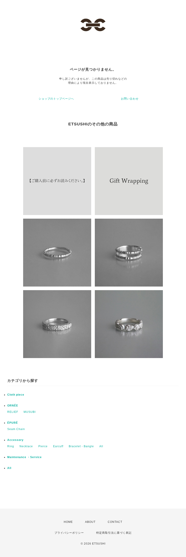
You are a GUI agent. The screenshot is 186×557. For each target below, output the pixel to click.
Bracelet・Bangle (81, 446)
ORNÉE (12, 405)
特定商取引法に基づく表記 (114, 532)
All (101, 446)
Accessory (15, 440)
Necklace (26, 446)
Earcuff (58, 446)
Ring (10, 446)
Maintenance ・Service (24, 457)
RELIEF (12, 412)
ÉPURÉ (12, 422)
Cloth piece (15, 394)
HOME (68, 522)
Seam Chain (16, 429)
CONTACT (115, 522)
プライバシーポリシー (69, 532)
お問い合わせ (130, 98)
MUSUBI (30, 412)
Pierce (43, 446)
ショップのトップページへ (56, 98)
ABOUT (90, 522)
